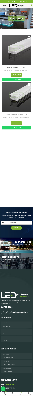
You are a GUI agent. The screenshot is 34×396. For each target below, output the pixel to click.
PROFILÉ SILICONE (8, 70)
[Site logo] (16, 5)
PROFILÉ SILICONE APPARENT (21, 70)
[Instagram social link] (10, 312)
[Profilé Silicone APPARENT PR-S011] (16, 50)
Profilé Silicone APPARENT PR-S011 (16, 67)
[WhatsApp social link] (26, 312)
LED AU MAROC (5, 32)
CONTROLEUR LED (8, 357)
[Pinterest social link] (18, 312)
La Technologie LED (9, 330)
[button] (16, 75)
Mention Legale (7, 326)
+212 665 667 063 (10, 388)
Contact (5, 340)
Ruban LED (6, 354)
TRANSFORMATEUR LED (9, 364)
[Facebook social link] (2, 312)
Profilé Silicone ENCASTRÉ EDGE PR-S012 (16, 114)
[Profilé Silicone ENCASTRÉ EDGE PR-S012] (16, 97)
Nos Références (7, 337)
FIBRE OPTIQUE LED (8, 371)
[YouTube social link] (14, 312)
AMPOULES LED (7, 368)
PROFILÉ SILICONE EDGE (19, 117)
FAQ (4, 333)
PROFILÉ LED (6, 361)
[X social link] (6, 312)
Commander (17, 79)
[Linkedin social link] (22, 312)
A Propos (5, 323)
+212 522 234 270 (10, 387)
